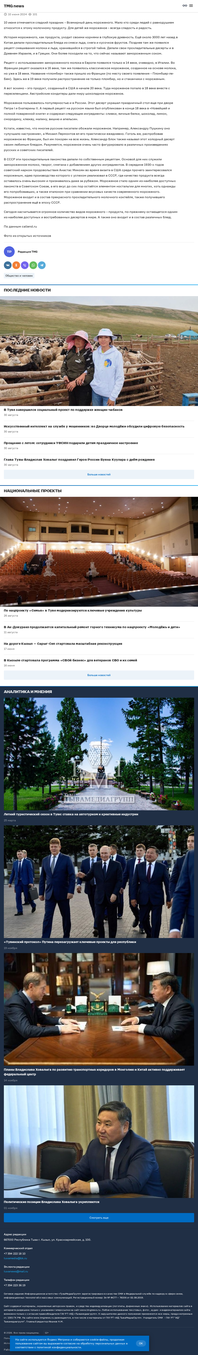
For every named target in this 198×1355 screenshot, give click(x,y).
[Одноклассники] (16, 265)
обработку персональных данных (102, 1343)
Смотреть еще (99, 1217)
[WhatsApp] (33, 265)
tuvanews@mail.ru (16, 1271)
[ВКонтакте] (8, 265)
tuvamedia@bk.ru (15, 1258)
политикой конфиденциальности (59, 1347)
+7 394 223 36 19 (14, 1285)
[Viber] (25, 265)
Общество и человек (19, 275)
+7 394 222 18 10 (15, 1253)
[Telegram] (42, 265)
